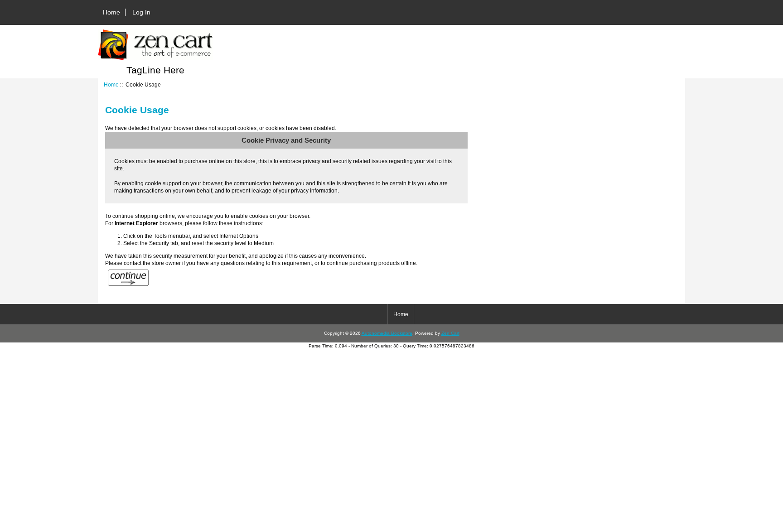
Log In (141, 12)
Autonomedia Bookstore (387, 333)
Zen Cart (450, 333)
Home (111, 12)
